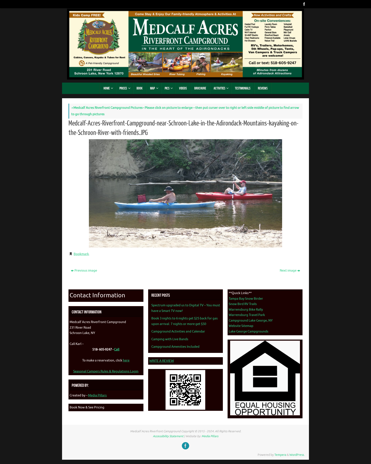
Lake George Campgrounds (248, 331)
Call (116, 350)
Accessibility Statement (168, 436)
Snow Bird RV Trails (243, 304)
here (126, 360)
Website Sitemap (241, 326)
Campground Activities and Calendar (178, 331)
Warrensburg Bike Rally (246, 310)
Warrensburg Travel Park (247, 315)
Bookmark (81, 254)
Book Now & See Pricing (87, 407)
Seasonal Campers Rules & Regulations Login (105, 371)
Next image (288, 271)
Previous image (86, 271)
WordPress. (297, 455)
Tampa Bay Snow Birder (246, 299)
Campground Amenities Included (175, 347)
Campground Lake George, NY (251, 321)
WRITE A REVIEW (161, 361)
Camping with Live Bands (169, 339)
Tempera (280, 455)
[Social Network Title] (304, 4)
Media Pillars (97, 395)
